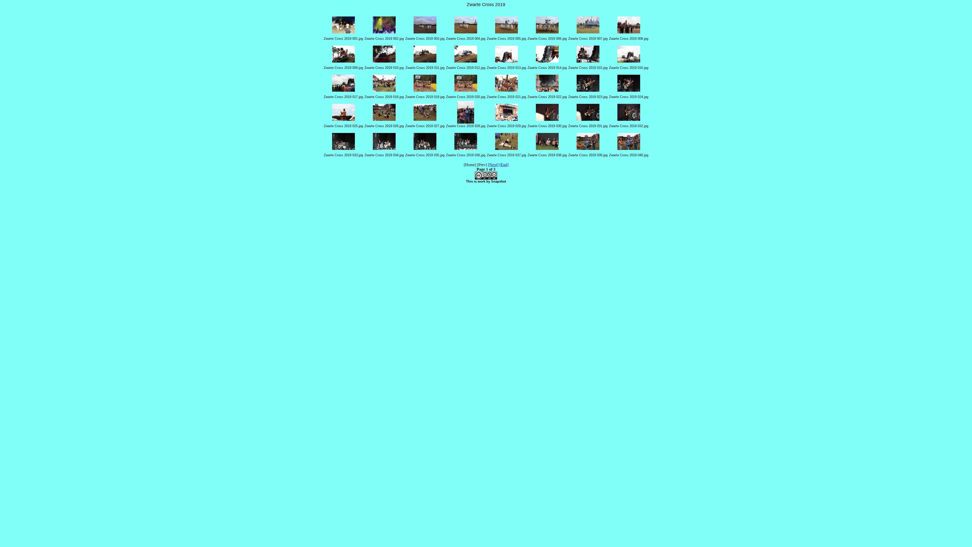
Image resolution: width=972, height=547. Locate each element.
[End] (504, 165)
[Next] (493, 165)
